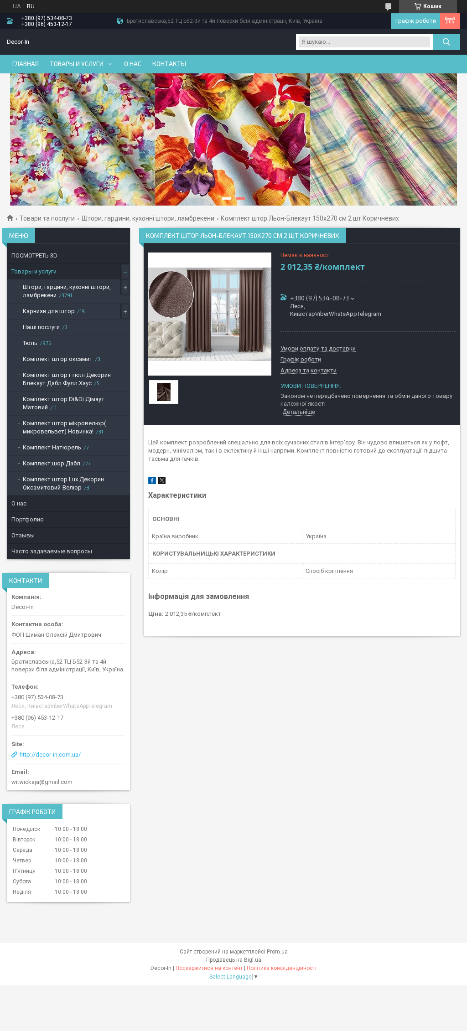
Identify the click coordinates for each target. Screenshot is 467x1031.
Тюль (30, 343)
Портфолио (27, 519)
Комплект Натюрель (52, 447)
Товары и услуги (77, 64)
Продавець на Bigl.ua (233, 960)
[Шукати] (446, 42)
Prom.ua (277, 952)
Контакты (169, 64)
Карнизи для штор (49, 311)
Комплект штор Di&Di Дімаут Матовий (63, 403)
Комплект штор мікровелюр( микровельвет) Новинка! (64, 427)
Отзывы (23, 535)
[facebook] (152, 482)
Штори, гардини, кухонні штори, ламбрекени (148, 218)
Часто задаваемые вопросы (51, 551)
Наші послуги (41, 327)
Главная (25, 64)
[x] (162, 482)
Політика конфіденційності (282, 968)
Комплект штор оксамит (58, 359)
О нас (132, 64)
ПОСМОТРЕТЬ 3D (34, 255)
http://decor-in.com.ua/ (50, 754)
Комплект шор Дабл (51, 463)
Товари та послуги (47, 218)
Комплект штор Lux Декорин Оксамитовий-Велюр (63, 483)
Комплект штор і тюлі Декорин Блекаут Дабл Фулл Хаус (67, 379)
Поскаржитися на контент (209, 968)
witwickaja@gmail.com (42, 781)
